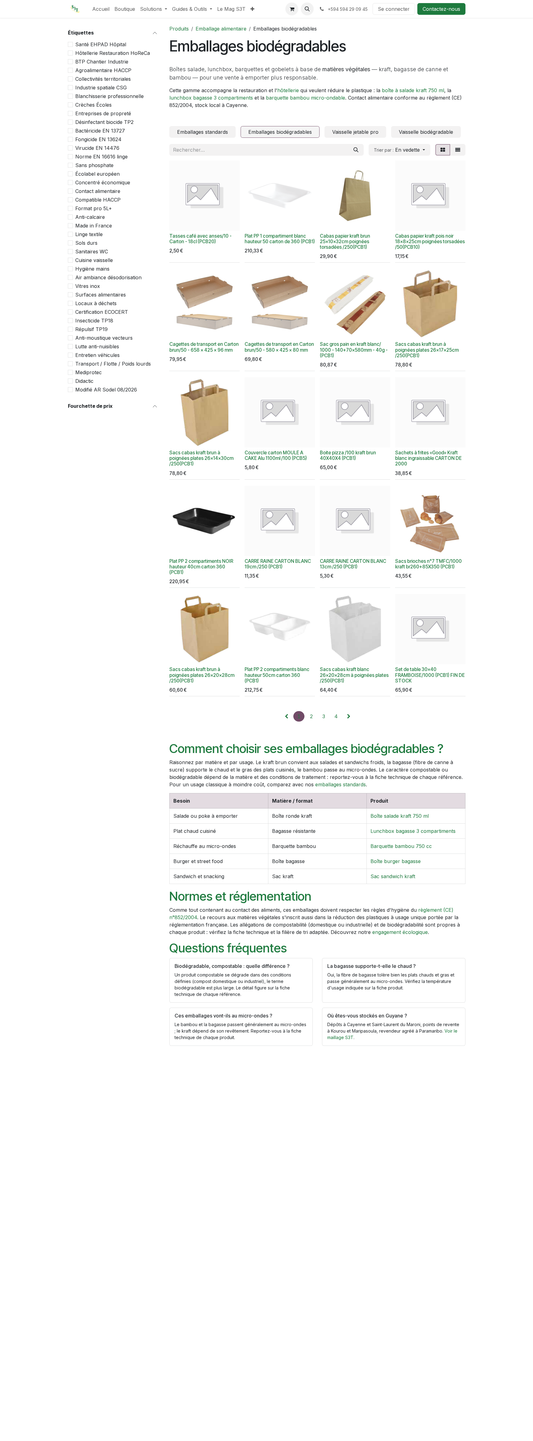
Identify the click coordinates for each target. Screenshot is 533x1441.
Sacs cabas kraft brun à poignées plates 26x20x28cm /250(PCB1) (201, 674)
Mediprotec (88, 372)
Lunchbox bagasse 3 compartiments (413, 831)
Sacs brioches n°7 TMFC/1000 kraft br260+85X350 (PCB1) (428, 564)
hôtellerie (288, 90)
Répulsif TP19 (91, 329)
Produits (179, 29)
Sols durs (86, 243)
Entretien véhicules (97, 355)
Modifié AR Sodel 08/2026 (106, 390)
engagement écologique (400, 932)
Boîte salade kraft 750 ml (399, 816)
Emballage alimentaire (221, 29)
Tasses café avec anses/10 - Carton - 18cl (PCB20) (200, 238)
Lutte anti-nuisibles (97, 346)
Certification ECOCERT (101, 312)
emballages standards (340, 784)
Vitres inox (87, 286)
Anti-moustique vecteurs (104, 338)
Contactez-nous (441, 9)
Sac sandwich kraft (392, 876)
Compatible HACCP (98, 200)
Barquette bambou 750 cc (401, 846)
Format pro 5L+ (93, 208)
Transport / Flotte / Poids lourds (113, 364)
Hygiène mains (92, 269)
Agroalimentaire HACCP (103, 70)
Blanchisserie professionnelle (109, 96)
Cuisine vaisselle (94, 260)
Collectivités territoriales (103, 79)
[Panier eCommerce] (291, 8)
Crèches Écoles (93, 105)
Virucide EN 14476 (97, 148)
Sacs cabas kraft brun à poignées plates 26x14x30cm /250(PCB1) (201, 458)
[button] (307, 8)
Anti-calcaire (90, 217)
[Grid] (442, 150)
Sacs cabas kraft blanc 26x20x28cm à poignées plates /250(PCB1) (354, 674)
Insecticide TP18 (94, 320)
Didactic (84, 381)
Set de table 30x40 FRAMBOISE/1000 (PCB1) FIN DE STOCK (430, 674)
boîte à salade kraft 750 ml (413, 90)
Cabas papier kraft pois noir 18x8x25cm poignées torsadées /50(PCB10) (430, 241)
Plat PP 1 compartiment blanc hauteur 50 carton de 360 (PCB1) (280, 238)
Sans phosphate (94, 165)
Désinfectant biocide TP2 (104, 122)
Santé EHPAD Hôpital (100, 44)
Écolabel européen (97, 174)
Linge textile (89, 234)
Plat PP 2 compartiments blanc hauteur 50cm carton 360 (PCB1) (277, 674)
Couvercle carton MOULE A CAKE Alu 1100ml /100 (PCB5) (276, 455)
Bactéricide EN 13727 (100, 131)
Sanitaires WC (91, 251)
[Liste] (457, 150)
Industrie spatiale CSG (101, 87)
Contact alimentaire (97, 191)
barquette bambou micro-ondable (305, 98)
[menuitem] (101, 9)
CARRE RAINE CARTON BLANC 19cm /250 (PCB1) (278, 564)
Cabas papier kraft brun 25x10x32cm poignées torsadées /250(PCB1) (345, 241)
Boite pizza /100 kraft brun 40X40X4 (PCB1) (348, 455)
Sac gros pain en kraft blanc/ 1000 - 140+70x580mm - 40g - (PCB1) (354, 349)
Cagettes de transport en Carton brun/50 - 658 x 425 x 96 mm (204, 347)
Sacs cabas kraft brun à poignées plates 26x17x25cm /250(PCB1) (427, 349)
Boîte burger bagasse (395, 861)
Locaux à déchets (96, 303)
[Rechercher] (356, 150)
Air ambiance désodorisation (108, 277)
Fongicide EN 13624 (98, 139)
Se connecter (394, 9)
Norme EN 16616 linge (101, 157)
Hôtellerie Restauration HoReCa (112, 53)
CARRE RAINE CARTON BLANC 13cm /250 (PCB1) (353, 564)
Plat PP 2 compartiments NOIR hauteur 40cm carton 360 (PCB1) (201, 566)
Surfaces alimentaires (100, 295)
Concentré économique (102, 182)
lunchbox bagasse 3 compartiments (211, 98)
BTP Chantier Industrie (101, 62)
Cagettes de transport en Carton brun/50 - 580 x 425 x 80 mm (279, 347)
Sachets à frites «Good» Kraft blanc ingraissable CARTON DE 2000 (428, 458)
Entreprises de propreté (103, 113)
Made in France (93, 226)
